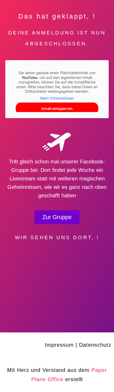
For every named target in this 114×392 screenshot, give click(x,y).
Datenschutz (95, 345)
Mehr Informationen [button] (57, 98)
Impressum (59, 345)
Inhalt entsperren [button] (57, 108)
